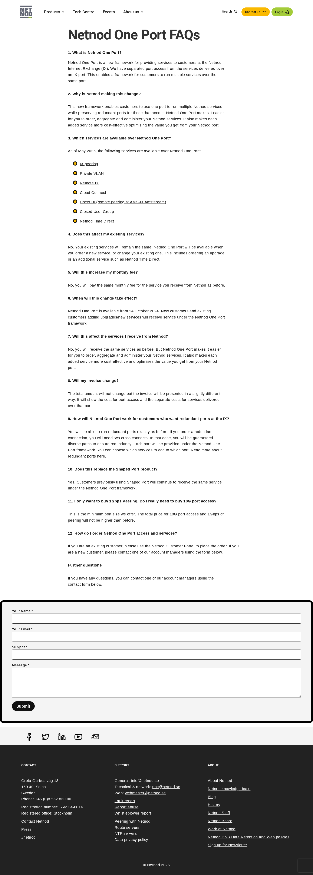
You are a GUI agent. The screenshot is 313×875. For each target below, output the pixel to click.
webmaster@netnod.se (145, 793)
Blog (212, 797)
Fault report (125, 801)
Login (279, 12)
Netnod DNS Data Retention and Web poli (245, 837)
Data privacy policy (131, 840)
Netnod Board (220, 821)
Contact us (252, 12)
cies (285, 837)
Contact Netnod (35, 821)
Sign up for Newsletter (227, 845)
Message (19, 665)
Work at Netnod (221, 829)
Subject (18, 647)
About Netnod (220, 781)
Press (26, 829)
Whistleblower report (133, 813)
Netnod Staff (219, 813)
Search (227, 11)
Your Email (21, 629)
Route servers (127, 827)
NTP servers (126, 833)
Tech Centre (83, 12)
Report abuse (126, 807)
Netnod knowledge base (229, 789)
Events (109, 12)
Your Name (21, 611)
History (214, 805)
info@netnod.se (145, 781)
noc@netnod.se (166, 787)
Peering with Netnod (133, 821)
